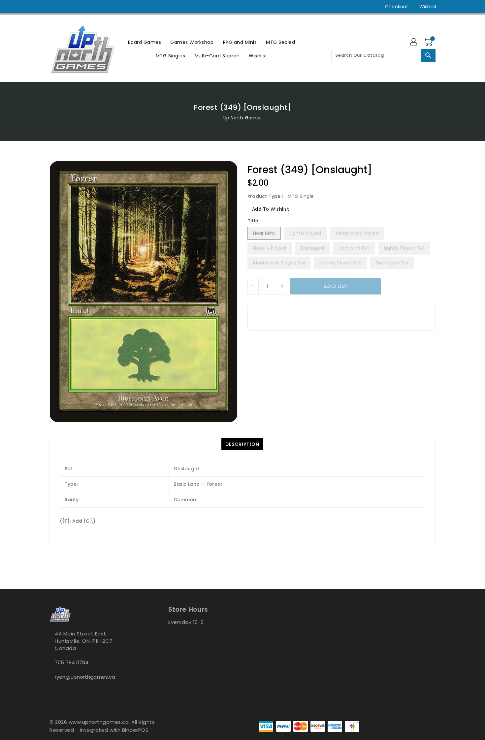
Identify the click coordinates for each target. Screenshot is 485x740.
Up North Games (242, 117)
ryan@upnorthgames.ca (85, 676)
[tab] (242, 444)
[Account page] (414, 42)
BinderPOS (135, 729)
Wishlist (428, 6)
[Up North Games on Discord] (65, 7)
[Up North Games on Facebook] (40, 7)
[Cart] (429, 42)
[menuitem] (144, 42)
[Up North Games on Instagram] (53, 7)
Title (253, 220)
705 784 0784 (71, 662)
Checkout (396, 6)
